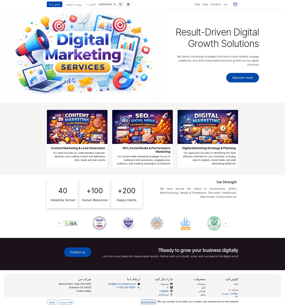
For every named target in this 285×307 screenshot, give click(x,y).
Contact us (77, 252)
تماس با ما (54, 4)
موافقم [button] (52, 302)
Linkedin (164, 290)
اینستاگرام (164, 294)
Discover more (242, 77)
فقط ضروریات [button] (66, 302)
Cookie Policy (148, 302)
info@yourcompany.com (122, 283)
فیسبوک (165, 283)
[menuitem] (225, 4)
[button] (121, 4)
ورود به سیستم (73, 4)
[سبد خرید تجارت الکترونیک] (128, 4)
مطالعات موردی (230, 293)
